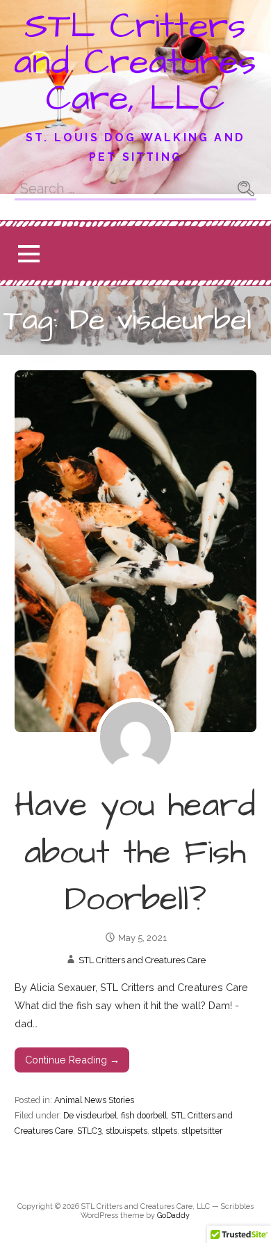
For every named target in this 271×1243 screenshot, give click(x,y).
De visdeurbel (90, 1115)
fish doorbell (144, 1115)
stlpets (164, 1130)
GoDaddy (173, 1215)
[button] (28, 254)
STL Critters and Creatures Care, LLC (135, 62)
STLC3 (89, 1130)
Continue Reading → (72, 1060)
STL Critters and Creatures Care (142, 960)
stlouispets (126, 1130)
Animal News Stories (94, 1100)
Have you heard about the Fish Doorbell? (135, 852)
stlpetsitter (201, 1130)
